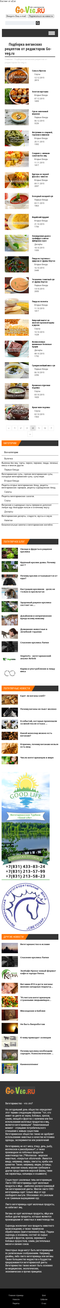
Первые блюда (11, 469)
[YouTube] (27, 1282)
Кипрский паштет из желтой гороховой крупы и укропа (43, 322)
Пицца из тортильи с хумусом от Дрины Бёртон (43, 259)
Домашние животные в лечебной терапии (33, 630)
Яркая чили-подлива (41, 407)
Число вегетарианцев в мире (37, 757)
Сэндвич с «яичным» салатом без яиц (41, 154)
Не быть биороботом (32, 1024)
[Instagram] (33, 1282)
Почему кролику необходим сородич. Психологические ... (36, 1052)
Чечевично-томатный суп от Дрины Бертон (43, 280)
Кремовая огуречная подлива (41, 386)
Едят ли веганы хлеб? (32, 695)
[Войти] (43, 23)
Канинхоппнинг (29, 1064)
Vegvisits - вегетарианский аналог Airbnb (35, 657)
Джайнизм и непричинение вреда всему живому (36, 617)
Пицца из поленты (40, 301)
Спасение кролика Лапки (34, 642)
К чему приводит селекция (35, 1037)
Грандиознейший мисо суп (43, 365)
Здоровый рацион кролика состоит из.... (35, 603)
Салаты (8, 491)
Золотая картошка (40, 92)
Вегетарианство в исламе (35, 944)
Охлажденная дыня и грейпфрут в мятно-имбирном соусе (41, 238)
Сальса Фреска (39, 71)
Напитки (8, 520)
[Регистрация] (51, 23)
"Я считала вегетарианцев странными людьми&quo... (35, 998)
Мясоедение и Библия (32, 1011)
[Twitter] (14, 1282)
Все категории (11, 452)
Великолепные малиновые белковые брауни (42, 344)
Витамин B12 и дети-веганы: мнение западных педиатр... (36, 985)
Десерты (8, 511)
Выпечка (8, 458)
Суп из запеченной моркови (40, 112)
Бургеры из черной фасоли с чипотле (40, 175)
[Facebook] (20, 1282)
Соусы (7, 500)
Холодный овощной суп (42, 196)
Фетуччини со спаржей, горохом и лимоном (42, 133)
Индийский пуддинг (40, 217)
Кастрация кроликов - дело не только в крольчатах (37, 590)
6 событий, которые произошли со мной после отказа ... (38, 722)
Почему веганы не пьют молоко (38, 709)
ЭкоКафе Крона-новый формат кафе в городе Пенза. (38, 972)
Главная (9, 59)
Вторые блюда (11, 480)
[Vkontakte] (8, 1282)
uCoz (13, 1)
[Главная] (30, 12)
